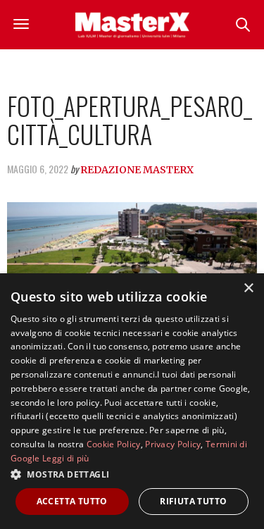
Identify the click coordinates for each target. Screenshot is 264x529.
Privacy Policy (173, 444)
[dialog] (132, 401)
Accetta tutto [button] (72, 501)
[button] (132, 474)
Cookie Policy (114, 444)
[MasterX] (132, 25)
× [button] (248, 288)
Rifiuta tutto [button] (193, 501)
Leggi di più (65, 458)
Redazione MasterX (137, 169)
